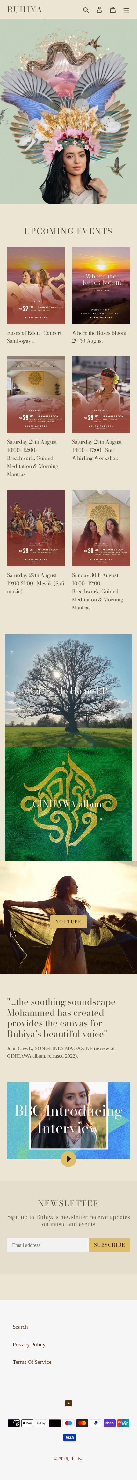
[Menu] (126, 9)
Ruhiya (25, 9)
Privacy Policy (29, 1345)
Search (20, 1327)
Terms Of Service (32, 1362)
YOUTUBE (68, 921)
